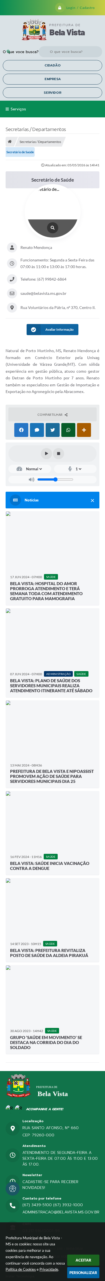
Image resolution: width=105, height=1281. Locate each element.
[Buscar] (8, 51)
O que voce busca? (21, 52)
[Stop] (58, 453)
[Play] (46, 453)
